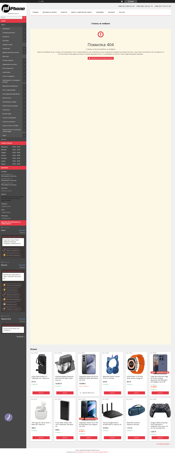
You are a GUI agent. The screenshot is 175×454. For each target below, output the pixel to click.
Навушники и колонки (10, 64)
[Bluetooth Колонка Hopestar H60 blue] (136, 410)
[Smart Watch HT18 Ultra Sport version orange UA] (136, 364)
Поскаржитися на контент (84, 452)
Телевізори (6, 48)
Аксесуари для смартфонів (11, 94)
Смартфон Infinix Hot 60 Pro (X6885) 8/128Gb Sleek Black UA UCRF (88, 378)
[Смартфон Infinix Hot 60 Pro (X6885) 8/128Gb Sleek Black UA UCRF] (88, 364)
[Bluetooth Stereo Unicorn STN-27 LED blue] (112, 364)
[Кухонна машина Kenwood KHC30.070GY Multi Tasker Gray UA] (65, 364)
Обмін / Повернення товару (81, 12)
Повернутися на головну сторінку (102, 58)
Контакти (111, 12)
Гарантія (64, 12)
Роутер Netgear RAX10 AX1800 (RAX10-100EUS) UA (112, 423)
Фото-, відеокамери (9, 90)
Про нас (3, 139)
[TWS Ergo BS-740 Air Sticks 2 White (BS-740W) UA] (41, 410)
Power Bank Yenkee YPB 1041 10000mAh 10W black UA (64, 424)
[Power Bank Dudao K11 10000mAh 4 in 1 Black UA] (41, 364)
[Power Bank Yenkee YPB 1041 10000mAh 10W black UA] (65, 410)
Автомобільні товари (9, 102)
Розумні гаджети (8, 60)
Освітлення (6, 110)
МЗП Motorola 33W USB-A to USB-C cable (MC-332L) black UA (12, 276)
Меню (3, 25)
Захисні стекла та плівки (10, 126)
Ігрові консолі (7, 98)
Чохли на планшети (9, 122)
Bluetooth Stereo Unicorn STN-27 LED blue (111, 377)
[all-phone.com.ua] (13, 8)
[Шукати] (24, 17)
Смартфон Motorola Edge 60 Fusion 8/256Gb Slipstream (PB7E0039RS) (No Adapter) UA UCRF (159, 379)
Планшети (6, 36)
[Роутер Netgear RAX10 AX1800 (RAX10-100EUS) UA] (112, 410)
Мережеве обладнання (10, 86)
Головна (35, 12)
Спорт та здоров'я (8, 76)
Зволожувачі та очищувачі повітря (11, 81)
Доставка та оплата (50, 12)
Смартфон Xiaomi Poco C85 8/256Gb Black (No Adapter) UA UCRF (88, 424)
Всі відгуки (20, 336)
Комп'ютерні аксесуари (10, 106)
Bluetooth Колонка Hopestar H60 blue (133, 423)
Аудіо (4, 135)
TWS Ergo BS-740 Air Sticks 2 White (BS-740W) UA (41, 423)
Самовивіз (100, 12)
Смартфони (6, 29)
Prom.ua (97, 450)
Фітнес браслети (8, 68)
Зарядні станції (7, 44)
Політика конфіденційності (100, 452)
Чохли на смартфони (9, 118)
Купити (41, 393)
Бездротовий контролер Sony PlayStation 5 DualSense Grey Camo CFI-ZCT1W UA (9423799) (159, 425)
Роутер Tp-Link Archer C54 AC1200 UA (11, 329)
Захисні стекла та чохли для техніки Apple (12, 130)
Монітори (6, 56)
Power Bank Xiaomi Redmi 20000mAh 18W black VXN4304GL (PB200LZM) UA (12, 241)
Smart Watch (6, 72)
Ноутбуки (6, 40)
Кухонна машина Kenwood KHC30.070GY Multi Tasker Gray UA (64, 378)
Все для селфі (7, 114)
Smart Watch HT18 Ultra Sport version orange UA (135, 377)
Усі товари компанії (163, 444)
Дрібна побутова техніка (11, 52)
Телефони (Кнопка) (9, 33)
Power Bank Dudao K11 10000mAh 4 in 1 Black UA (40, 377)
